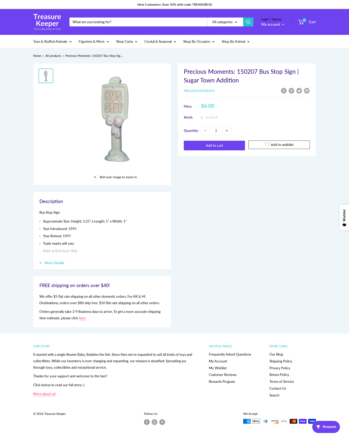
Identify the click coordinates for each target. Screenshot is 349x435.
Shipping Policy (280, 361)
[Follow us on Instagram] (154, 422)
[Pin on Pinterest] (291, 90)
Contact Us (277, 388)
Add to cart (214, 145)
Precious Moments (199, 91)
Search (274, 395)
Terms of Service (281, 381)
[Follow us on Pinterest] (162, 422)
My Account (218, 361)
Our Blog (276, 354)
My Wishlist (218, 368)
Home (37, 55)
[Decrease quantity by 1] (205, 130)
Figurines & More (92, 41)
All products (53, 55)
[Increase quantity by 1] (227, 130)
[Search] (248, 22)
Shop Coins (124, 41)
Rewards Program (222, 381)
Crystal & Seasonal (158, 41)
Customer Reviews (223, 375)
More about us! (44, 394)
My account (271, 24)
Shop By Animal (233, 41)
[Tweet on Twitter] (299, 90)
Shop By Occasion (196, 41)
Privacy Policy (279, 368)
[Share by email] (307, 90)
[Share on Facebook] (284, 90)
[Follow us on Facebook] (147, 422)
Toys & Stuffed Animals (50, 41)
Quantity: (191, 130)
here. (82, 318)
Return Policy (279, 375)
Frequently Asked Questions (230, 354)
